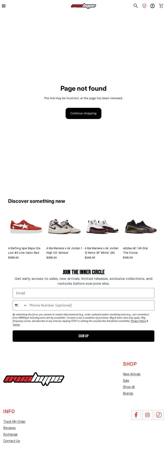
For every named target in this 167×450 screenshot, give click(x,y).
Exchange (10, 434)
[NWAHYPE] (33, 379)
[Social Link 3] (159, 415)
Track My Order (14, 422)
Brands (128, 393)
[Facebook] (136, 415)
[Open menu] (5, 6)
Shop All (129, 387)
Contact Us (11, 441)
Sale (126, 381)
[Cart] (161, 5)
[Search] (135, 5)
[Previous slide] (50, 226)
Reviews (9, 428)
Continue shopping (83, 113)
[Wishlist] (144, 6)
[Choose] (37, 238)
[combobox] (20, 305)
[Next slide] (77, 226)
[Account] (152, 6)
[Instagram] (147, 415)
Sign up (83, 336)
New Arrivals (132, 374)
